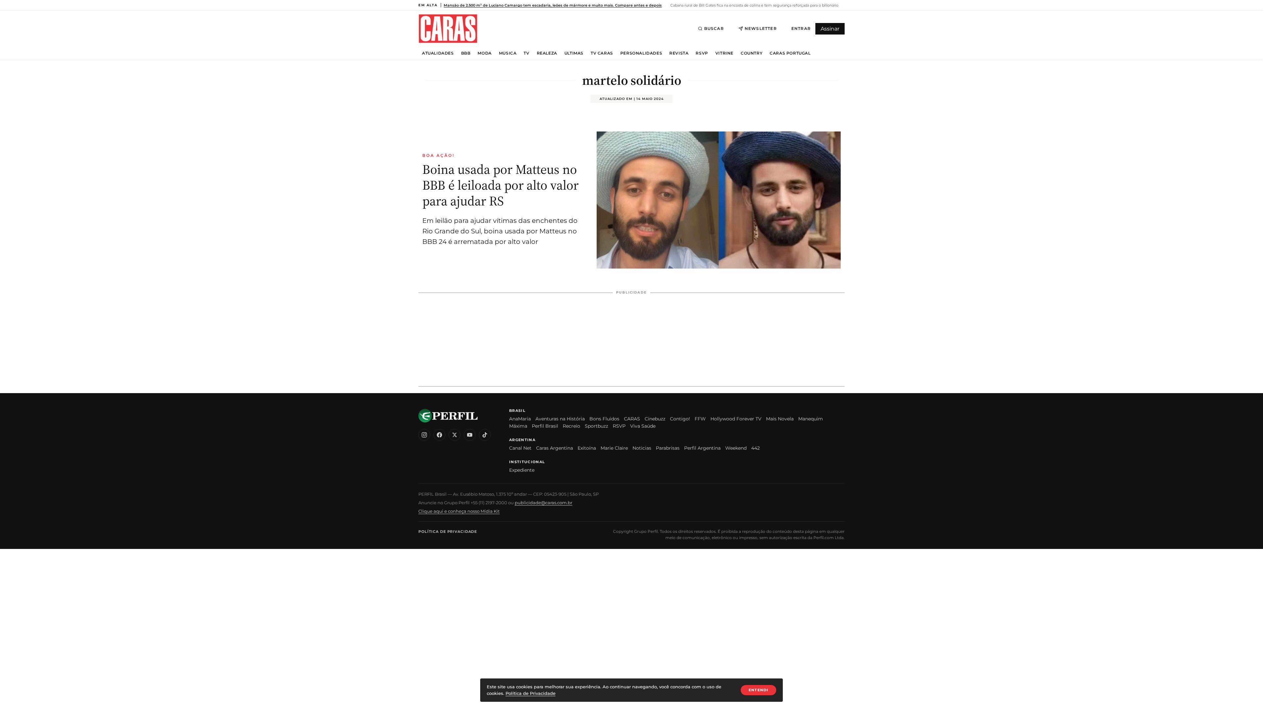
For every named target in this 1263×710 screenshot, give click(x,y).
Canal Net (520, 448)
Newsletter (761, 28)
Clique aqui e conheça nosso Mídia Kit (459, 511)
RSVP (702, 53)
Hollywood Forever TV (735, 419)
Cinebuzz (655, 419)
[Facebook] (439, 435)
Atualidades (438, 53)
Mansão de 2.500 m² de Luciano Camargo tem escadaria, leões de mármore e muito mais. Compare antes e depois (553, 5)
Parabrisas (668, 448)
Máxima (518, 426)
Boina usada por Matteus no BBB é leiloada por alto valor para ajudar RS (500, 185)
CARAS (632, 419)
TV (526, 53)
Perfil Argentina (702, 448)
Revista (678, 53)
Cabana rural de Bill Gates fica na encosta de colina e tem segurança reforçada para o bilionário (753, 5)
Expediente (521, 470)
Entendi (758, 690)
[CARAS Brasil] (448, 28)
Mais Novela (780, 419)
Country (751, 53)
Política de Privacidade (447, 531)
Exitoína (587, 448)
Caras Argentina (554, 448)
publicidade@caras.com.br (543, 502)
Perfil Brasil (545, 426)
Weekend (736, 448)
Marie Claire (614, 448)
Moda (484, 53)
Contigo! (680, 419)
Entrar (801, 28)
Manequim (810, 419)
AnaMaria (520, 419)
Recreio (571, 426)
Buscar (714, 28)
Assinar (830, 29)
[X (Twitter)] (454, 435)
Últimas (573, 53)
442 (755, 448)
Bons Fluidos (604, 419)
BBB (466, 53)
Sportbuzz (596, 426)
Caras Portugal (790, 53)
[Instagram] (424, 435)
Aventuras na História (560, 419)
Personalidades (641, 53)
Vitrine (724, 53)
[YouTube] (470, 435)
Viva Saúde (643, 426)
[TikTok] (485, 435)
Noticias (641, 448)
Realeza (547, 53)
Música (508, 53)
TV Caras (602, 53)
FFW (700, 419)
